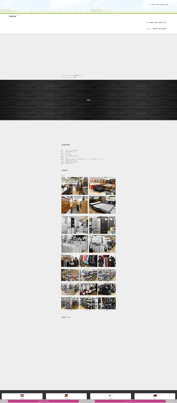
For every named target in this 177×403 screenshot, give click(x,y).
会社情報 (155, 22)
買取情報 (160, 22)
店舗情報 (151, 22)
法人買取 (164, 22)
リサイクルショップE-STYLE (66, 77)
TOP (148, 22)
